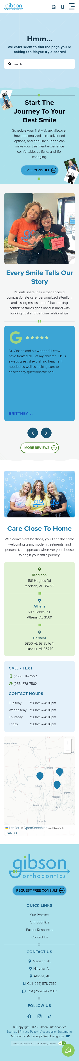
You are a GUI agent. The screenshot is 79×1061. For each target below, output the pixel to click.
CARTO (11, 833)
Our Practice (39, 914)
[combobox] (39, 64)
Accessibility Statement (55, 1031)
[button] (72, 6)
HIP (67, 1036)
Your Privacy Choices (46, 1043)
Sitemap (12, 1031)
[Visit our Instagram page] (39, 1016)
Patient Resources (39, 929)
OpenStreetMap (35, 827)
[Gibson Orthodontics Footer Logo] (39, 866)
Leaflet (13, 827)
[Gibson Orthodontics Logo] (13, 6)
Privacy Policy (29, 1031)
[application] (39, 786)
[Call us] (63, 6)
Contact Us (39, 937)
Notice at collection (22, 1043)
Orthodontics (39, 922)
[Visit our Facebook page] (29, 1016)
